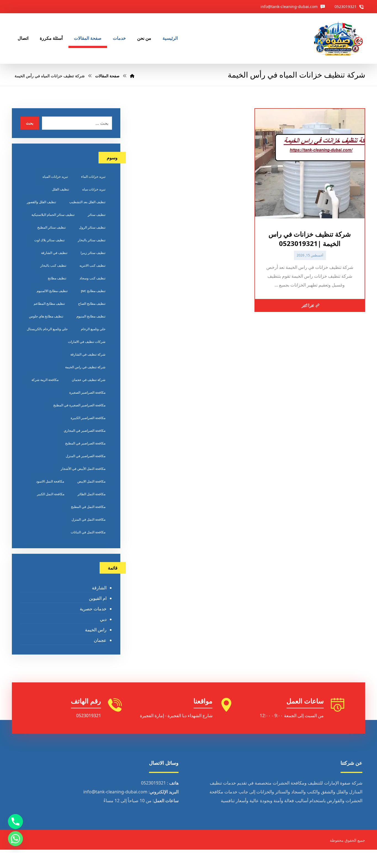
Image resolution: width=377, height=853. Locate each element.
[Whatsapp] (15, 838)
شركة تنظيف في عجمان (88, 379)
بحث (29, 123)
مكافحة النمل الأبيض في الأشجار (83, 468)
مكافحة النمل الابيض (91, 481)
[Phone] (15, 821)
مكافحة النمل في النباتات (88, 532)
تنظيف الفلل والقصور (41, 202)
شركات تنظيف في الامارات (86, 341)
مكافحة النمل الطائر (91, 494)
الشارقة (99, 588)
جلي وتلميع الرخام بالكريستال (47, 329)
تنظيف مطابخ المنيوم (90, 316)
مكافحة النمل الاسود (50, 481)
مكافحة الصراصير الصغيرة (87, 392)
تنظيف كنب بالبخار (53, 265)
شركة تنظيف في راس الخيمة (85, 367)
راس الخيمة (95, 630)
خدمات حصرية (93, 609)
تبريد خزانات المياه (55, 176)
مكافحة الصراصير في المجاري (84, 430)
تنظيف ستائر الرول (92, 227)
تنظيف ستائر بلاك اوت (49, 240)
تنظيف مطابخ (57, 278)
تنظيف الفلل (60, 189)
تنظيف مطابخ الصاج (91, 303)
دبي (103, 619)
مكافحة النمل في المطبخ (88, 506)
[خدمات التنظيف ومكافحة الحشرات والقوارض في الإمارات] (338, 38)
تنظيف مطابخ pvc (93, 290)
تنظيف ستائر (96, 214)
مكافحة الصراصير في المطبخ (85, 443)
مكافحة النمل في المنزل (88, 519)
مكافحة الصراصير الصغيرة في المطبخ (79, 405)
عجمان (100, 640)
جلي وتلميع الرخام (93, 329)
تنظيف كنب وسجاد (92, 278)
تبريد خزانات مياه (93, 189)
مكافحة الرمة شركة (45, 379)
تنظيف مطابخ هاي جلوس (46, 316)
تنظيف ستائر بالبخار (91, 240)
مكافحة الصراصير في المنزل (85, 456)
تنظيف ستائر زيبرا (93, 252)
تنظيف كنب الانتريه (92, 265)
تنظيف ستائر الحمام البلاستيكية (53, 214)
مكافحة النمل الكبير (50, 494)
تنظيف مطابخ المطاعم (49, 303)
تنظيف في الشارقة (54, 252)
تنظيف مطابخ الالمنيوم (52, 290)
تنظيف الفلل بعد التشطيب (87, 202)
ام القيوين (97, 598)
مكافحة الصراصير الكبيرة (88, 417)
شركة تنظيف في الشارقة (87, 354)
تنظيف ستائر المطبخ (51, 227)
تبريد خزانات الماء (93, 176)
